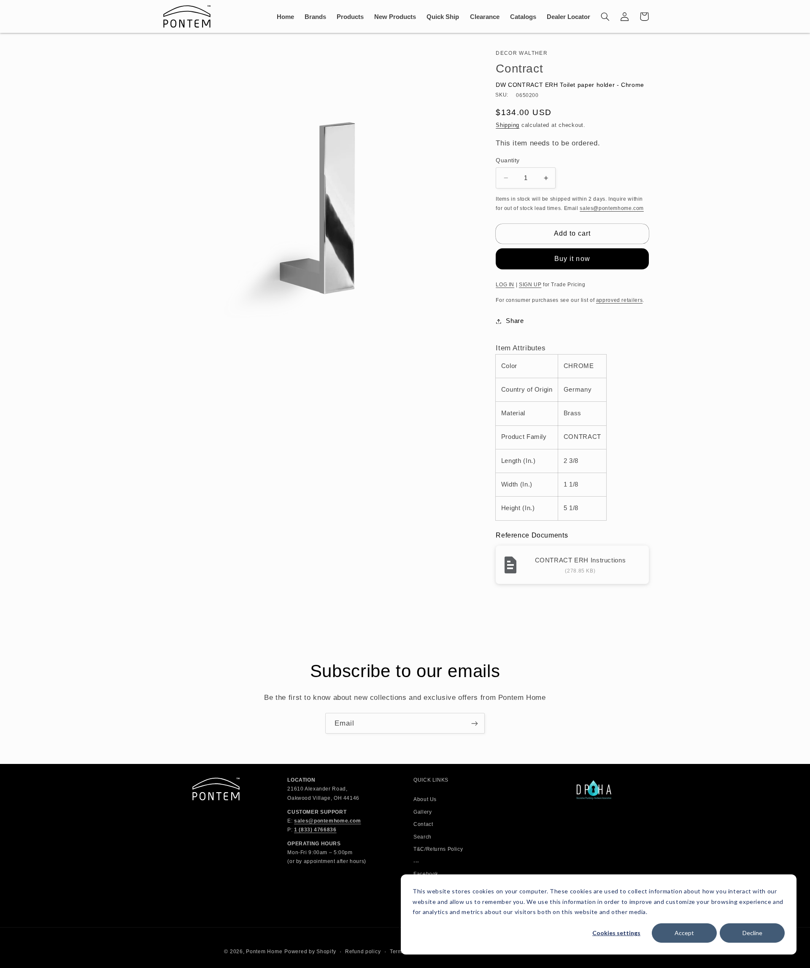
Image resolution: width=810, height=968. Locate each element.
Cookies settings (616, 932)
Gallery (422, 812)
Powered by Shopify (310, 951)
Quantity (507, 160)
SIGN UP (530, 285)
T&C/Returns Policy (438, 849)
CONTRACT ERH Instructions (580, 560)
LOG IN (505, 285)
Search (422, 837)
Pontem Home (264, 951)
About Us (425, 799)
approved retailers (619, 300)
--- (416, 862)
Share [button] (515, 320)
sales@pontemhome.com (612, 208)
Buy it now (572, 258)
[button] (605, 16)
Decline (752, 932)
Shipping (507, 125)
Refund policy (363, 951)
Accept (684, 932)
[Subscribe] (474, 723)
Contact (423, 824)
